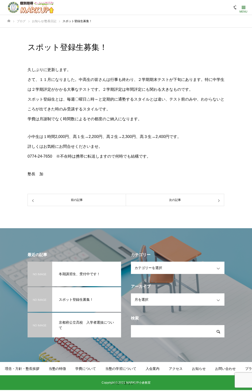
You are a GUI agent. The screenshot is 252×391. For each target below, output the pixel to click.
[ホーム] (8, 21)
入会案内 (152, 369)
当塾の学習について (120, 369)
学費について (85, 369)
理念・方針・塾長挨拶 (22, 369)
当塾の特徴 (57, 369)
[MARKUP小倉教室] (30, 7)
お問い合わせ (225, 369)
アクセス (176, 369)
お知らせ (199, 369)
